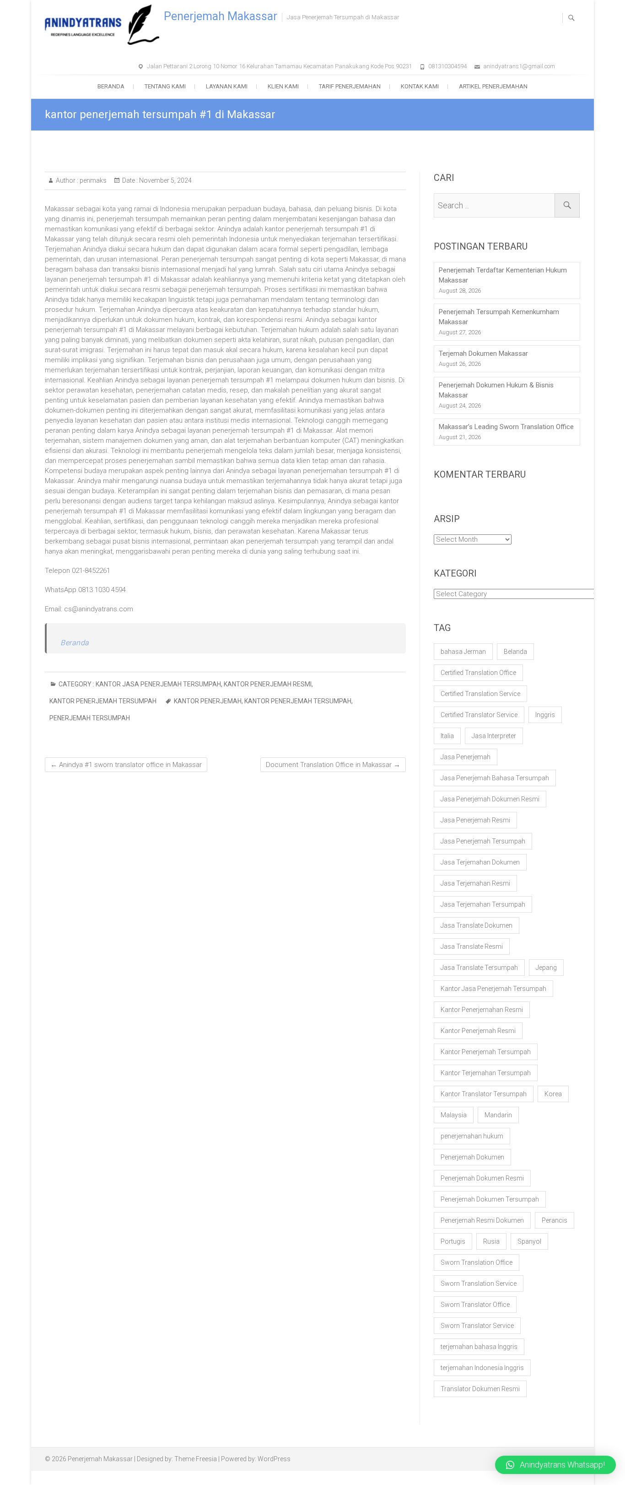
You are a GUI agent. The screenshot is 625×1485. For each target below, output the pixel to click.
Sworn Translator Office (475, 1304)
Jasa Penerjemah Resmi (475, 820)
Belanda (515, 651)
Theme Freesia (195, 1459)
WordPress (274, 1459)
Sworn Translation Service (479, 1283)
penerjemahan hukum (472, 1136)
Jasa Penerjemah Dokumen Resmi (490, 799)
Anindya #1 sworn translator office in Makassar (126, 765)
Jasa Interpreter (494, 736)
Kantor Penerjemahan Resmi (482, 1009)
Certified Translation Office (478, 672)
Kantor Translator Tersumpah (484, 1094)
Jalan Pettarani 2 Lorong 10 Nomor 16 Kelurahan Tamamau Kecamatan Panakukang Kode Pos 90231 (279, 66)
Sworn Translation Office (476, 1262)
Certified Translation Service (480, 693)
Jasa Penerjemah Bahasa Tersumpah (495, 778)
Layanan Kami (227, 86)
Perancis (554, 1220)
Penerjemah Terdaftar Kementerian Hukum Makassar (503, 275)
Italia (447, 736)
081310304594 (447, 66)
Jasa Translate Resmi (472, 946)
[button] (555, 1465)
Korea (553, 1094)
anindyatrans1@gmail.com (519, 66)
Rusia (491, 1241)
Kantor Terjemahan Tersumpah (486, 1073)
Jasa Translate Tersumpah (479, 967)
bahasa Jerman (463, 651)
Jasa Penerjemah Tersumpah (483, 841)
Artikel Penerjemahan (493, 86)
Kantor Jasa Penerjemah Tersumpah (158, 684)
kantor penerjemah (208, 701)
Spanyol (529, 1241)
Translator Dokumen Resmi (480, 1389)
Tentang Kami (165, 86)
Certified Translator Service (479, 714)
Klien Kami (283, 86)
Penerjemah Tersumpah (89, 718)
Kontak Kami (420, 86)
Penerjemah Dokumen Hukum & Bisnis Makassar (496, 390)
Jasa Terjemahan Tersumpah (483, 904)
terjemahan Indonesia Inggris (482, 1367)
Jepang (546, 967)
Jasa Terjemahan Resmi (475, 883)
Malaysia (454, 1115)
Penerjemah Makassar (220, 16)
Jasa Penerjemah (465, 757)
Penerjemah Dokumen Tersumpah (490, 1199)
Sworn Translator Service (477, 1325)
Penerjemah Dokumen (472, 1157)
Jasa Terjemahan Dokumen (480, 862)
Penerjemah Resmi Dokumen (482, 1220)
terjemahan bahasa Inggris (479, 1346)
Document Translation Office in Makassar (333, 765)
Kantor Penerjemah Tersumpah (102, 701)
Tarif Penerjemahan (350, 86)
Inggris (545, 714)
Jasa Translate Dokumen (476, 925)
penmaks (92, 180)
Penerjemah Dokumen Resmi (482, 1178)
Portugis (453, 1241)
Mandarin (498, 1115)
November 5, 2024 (165, 180)
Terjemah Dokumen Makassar (483, 353)
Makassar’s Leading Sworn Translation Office (506, 427)
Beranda (110, 86)
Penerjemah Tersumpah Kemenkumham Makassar (499, 317)
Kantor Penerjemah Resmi (268, 684)
